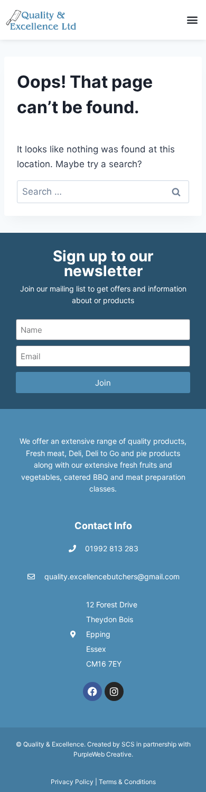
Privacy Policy (72, 782)
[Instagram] (114, 691)
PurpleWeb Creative (102, 754)
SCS (128, 744)
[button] (192, 20)
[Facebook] (92, 691)
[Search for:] (103, 191)
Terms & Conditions (127, 782)
